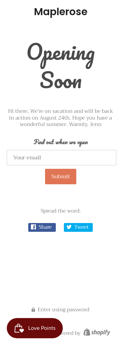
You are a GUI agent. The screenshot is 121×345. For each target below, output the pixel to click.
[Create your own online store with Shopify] (96, 333)
